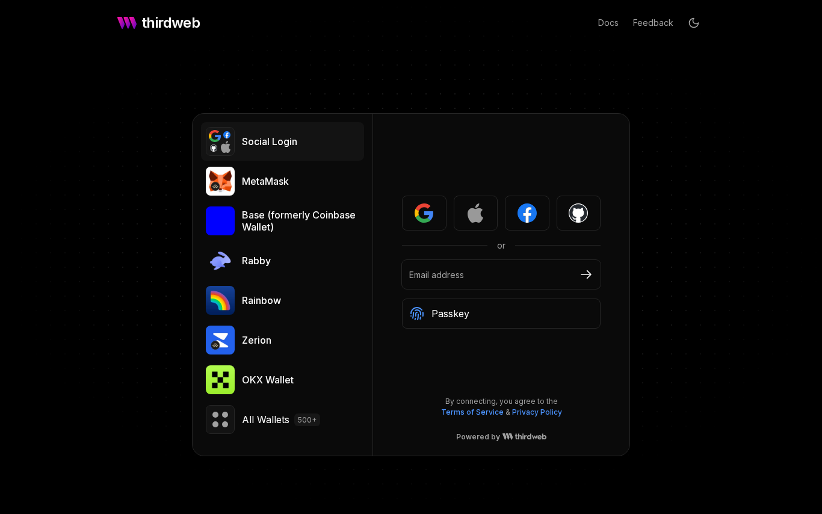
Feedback (653, 22)
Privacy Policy (537, 411)
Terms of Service (472, 411)
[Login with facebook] (527, 213)
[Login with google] (424, 213)
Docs (608, 22)
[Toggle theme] (694, 23)
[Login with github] (579, 213)
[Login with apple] (476, 213)
